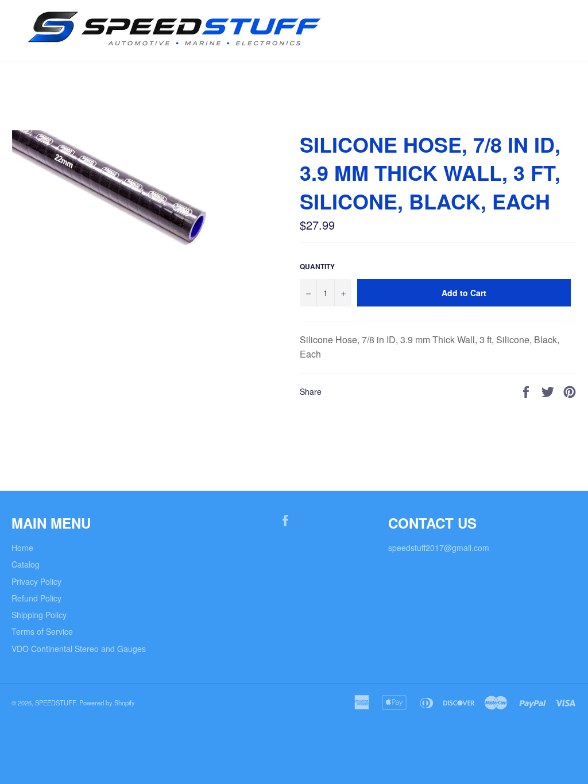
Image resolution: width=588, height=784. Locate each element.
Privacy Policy (36, 581)
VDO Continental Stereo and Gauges (78, 648)
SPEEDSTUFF (55, 702)
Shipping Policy (39, 614)
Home (22, 547)
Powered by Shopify (107, 702)
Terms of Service (42, 631)
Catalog (25, 564)
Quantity (317, 266)
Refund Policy (36, 598)
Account (562, 78)
